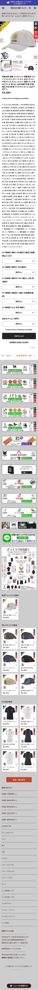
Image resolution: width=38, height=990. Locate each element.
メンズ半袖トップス (8, 897)
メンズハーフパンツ (8, 910)
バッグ (4, 839)
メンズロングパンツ (8, 916)
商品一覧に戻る (19, 780)
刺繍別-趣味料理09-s (9, 800)
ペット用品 (5, 923)
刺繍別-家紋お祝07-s (9, 813)
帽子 (3, 845)
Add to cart (19, 336)
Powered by (16, 969)
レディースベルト (7, 878)
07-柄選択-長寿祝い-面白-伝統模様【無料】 (18, 294)
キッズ (4, 884)
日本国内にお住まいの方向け (19, 342)
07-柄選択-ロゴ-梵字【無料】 (13, 307)
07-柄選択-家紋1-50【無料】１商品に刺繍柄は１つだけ (18, 254)
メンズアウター (7, 903)
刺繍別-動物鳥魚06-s (9, 820)
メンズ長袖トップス (8, 890)
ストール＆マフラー (8, 832)
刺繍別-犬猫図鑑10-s (9, 794)
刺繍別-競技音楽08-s (9, 807)
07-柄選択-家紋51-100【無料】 (14, 267)
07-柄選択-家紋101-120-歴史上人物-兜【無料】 (18, 280)
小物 (3, 852)
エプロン (4, 858)
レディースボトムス (8, 871)
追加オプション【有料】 (10, 319)
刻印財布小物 (6, 826)
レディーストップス (8, 865)
